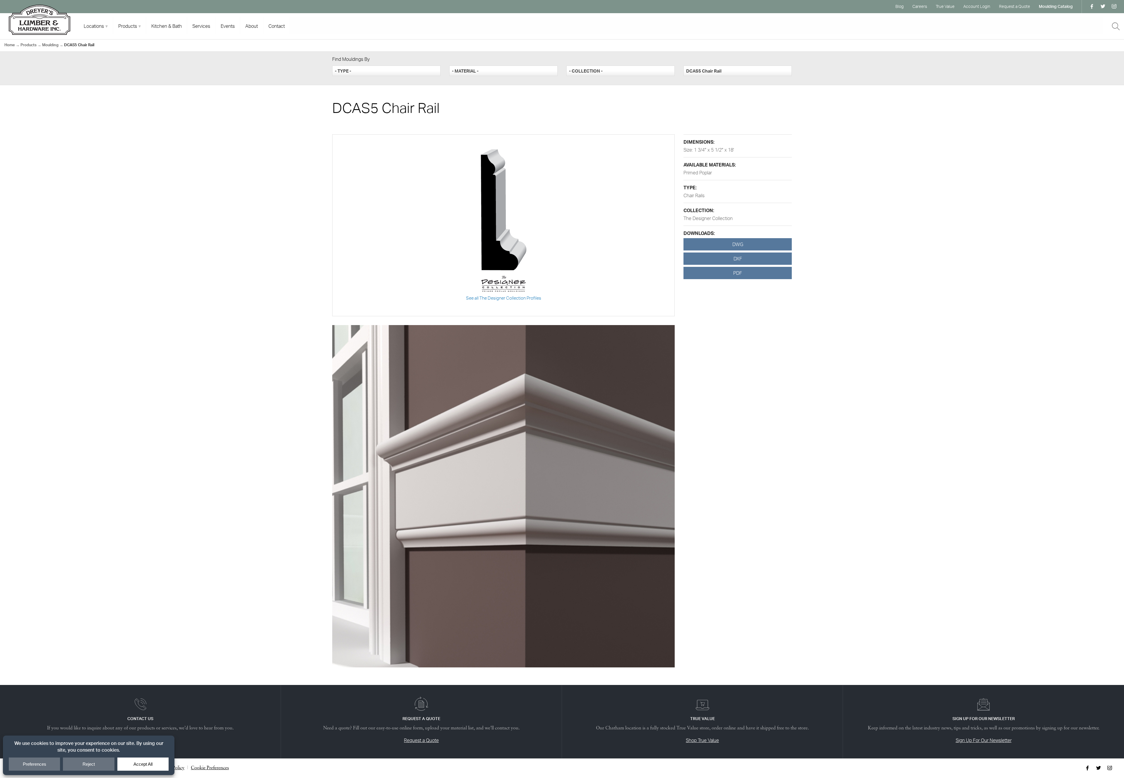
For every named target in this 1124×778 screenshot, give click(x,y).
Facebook (1091, 6)
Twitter (1103, 6)
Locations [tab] (94, 26)
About (251, 26)
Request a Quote (1014, 6)
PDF (737, 273)
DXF (738, 259)
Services (201, 26)
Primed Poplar (697, 173)
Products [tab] (127, 26)
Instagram (1114, 6)
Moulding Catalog (1056, 6)
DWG (737, 244)
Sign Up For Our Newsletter (984, 740)
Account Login (976, 6)
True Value (945, 6)
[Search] (1116, 26)
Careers (919, 6)
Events (228, 26)
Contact (276, 26)
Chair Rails (694, 195)
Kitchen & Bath (166, 26)
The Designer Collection (708, 218)
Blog (899, 6)
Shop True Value (702, 740)
